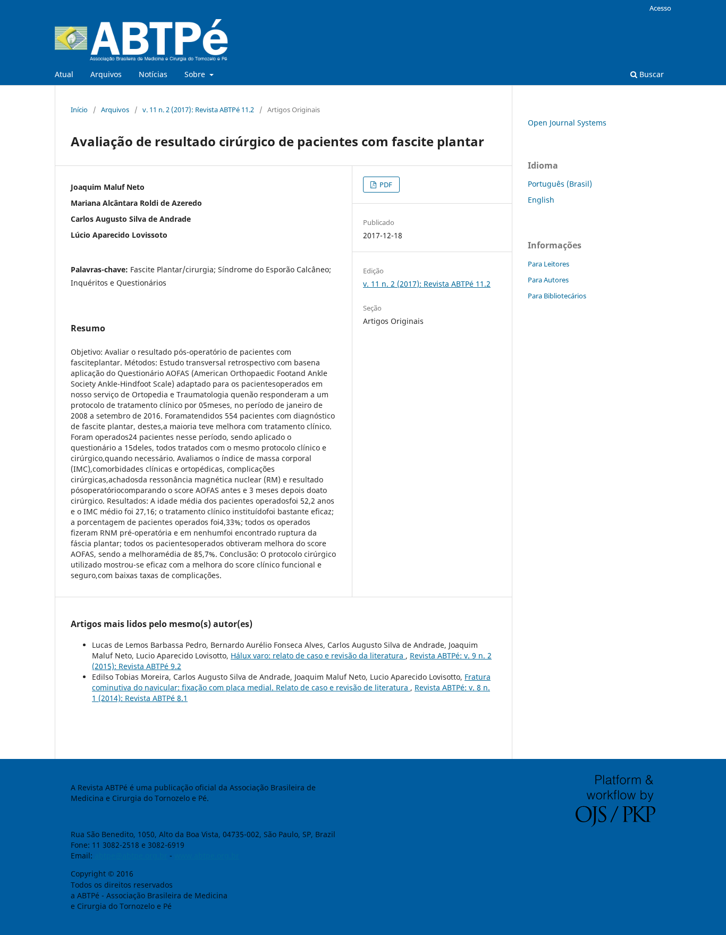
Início (79, 109)
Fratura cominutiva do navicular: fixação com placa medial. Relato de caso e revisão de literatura (291, 682)
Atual (64, 74)
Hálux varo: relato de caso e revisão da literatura (318, 655)
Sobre (195, 74)
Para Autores (548, 280)
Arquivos (106, 74)
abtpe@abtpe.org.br (129, 855)
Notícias (153, 74)
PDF (385, 184)
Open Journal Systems (567, 123)
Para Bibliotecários (557, 295)
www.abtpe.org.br (206, 855)
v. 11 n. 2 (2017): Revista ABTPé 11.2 (198, 109)
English (541, 200)
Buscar (650, 74)
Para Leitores (548, 264)
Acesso (660, 8)
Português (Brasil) (560, 184)
